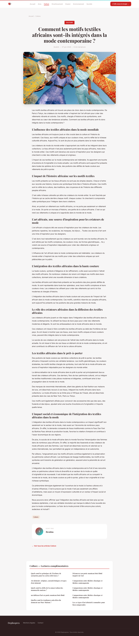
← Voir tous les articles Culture (44, 546)
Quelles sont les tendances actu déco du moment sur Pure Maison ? (46, 601)
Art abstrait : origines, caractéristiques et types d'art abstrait (48, 582)
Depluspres (14, 622)
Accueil (32, 4)
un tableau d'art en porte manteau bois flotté (48, 595)
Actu (39, 4)
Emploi (67, 4)
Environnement (78, 4)
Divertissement (57, 4)
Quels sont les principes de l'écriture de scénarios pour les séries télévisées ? (46, 574)
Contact (40, 623)
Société (89, 4)
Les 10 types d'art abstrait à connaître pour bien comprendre (89, 603)
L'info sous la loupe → (120, 4)
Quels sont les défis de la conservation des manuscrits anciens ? (47, 589)
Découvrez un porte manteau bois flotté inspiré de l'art (87, 574)
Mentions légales (29, 623)
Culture (46, 4)
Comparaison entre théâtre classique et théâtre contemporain (87, 582)
